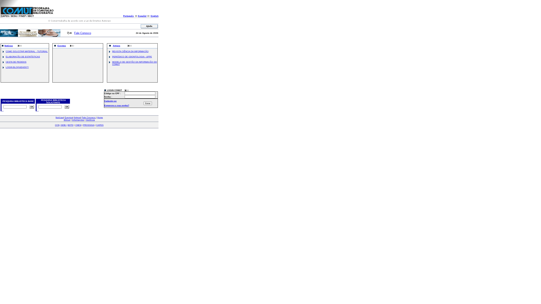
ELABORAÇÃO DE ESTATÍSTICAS (23, 57)
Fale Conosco (82, 33)
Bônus (67, 120)
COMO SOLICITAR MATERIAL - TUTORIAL (27, 51)
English (154, 16)
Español (142, 16)
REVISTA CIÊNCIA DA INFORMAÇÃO (130, 51)
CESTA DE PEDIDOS (16, 62)
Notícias (8, 46)
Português (128, 16)
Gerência (90, 120)
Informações (78, 120)
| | (63, 125)
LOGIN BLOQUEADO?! (17, 67)
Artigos (116, 46)
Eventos (61, 46)
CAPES (100, 125)
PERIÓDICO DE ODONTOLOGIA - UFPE (132, 57)
